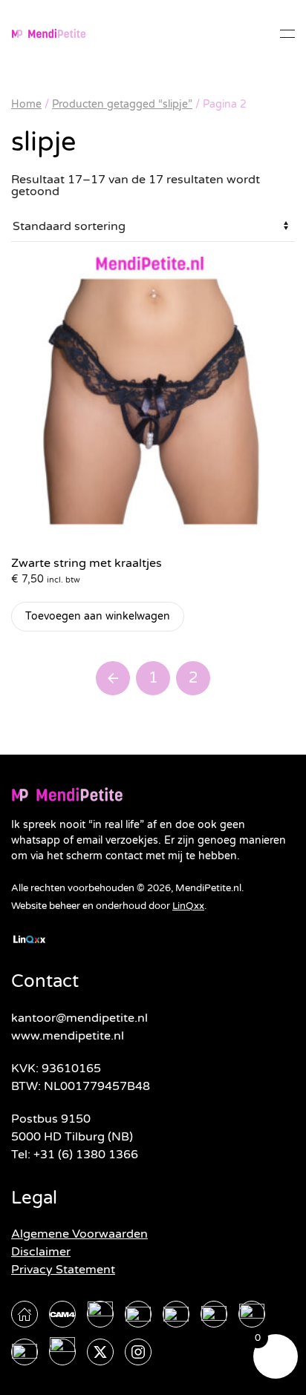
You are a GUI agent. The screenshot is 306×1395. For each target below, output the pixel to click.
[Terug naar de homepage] (48, 33)
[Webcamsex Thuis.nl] (24, 1314)
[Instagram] (138, 1352)
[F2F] (62, 1352)
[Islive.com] (176, 1314)
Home (26, 104)
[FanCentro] (24, 1352)
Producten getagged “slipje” (122, 104)
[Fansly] (251, 1314)
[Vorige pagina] (113, 678)
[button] (287, 33)
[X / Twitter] (100, 1352)
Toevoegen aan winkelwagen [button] (97, 616)
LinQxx (188, 906)
